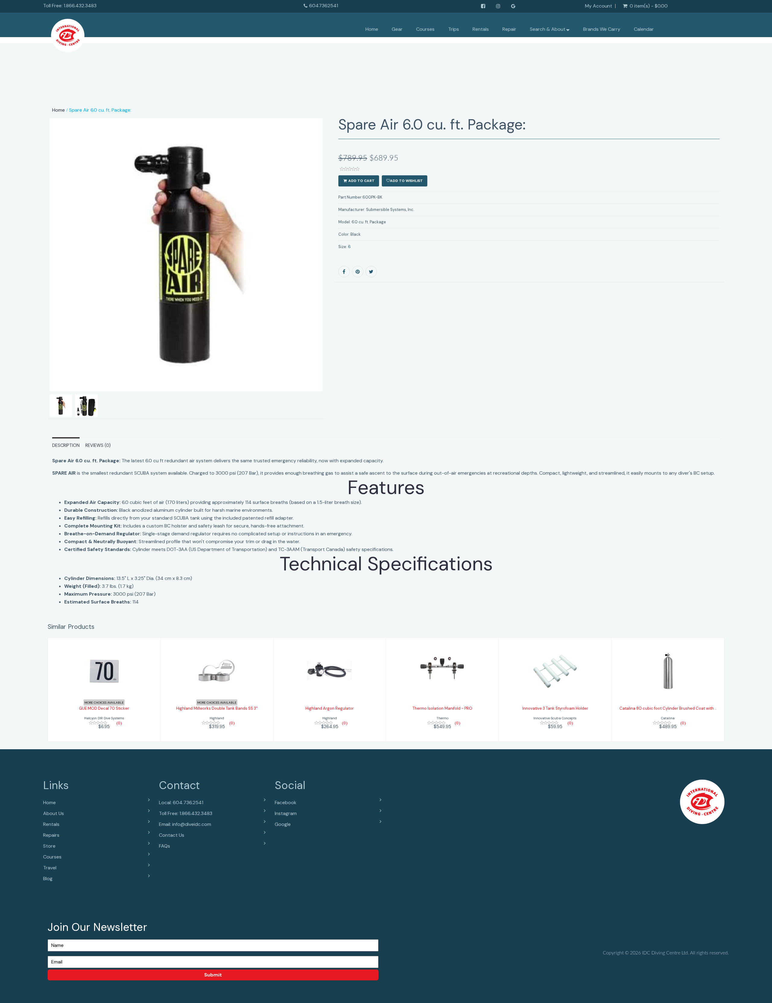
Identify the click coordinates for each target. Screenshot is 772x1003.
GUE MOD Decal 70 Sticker (104, 708)
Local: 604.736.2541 (181, 802)
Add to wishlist (406, 180)
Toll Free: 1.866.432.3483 (185, 813)
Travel (49, 867)
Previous (34, 276)
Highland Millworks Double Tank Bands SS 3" (217, 708)
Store (49, 846)
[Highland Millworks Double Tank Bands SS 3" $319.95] (217, 689)
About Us (53, 813)
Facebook (285, 802)
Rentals (481, 29)
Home (371, 29)
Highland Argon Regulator (329, 708)
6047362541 (323, 5)
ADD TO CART (361, 180)
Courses (425, 29)
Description (66, 445)
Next (339, 276)
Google (283, 824)
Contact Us (171, 835)
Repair (509, 29)
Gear (397, 29)
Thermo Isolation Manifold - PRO (442, 708)
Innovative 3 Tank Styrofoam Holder (555, 708)
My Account (598, 6)
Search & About (547, 29)
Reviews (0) (98, 445)
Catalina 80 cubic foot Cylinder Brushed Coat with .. (668, 708)
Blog (47, 878)
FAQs (164, 846)
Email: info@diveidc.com (185, 824)
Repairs (51, 835)
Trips (453, 29)
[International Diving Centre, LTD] (67, 34)
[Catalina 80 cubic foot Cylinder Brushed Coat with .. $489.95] (668, 689)
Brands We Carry (601, 29)
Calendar (644, 29)
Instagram (286, 813)
